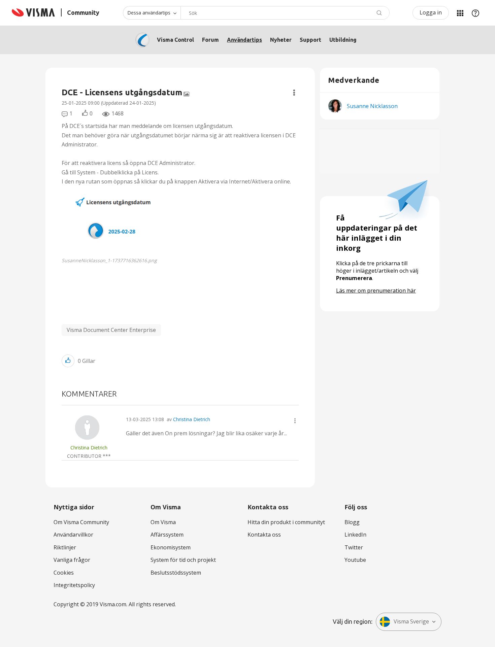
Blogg (352, 522)
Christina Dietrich (191, 419)
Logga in (431, 12)
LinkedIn (355, 534)
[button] (122, 219)
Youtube (355, 560)
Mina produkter (460, 13)
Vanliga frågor (72, 560)
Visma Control (175, 40)
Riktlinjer (65, 547)
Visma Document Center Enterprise (111, 330)
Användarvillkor (73, 534)
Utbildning (343, 40)
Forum (210, 40)
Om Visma (163, 522)
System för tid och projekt (183, 560)
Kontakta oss (264, 534)
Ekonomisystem (171, 547)
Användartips (244, 40)
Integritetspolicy (74, 585)
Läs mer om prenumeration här (376, 290)
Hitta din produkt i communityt (286, 522)
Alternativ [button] (294, 92)
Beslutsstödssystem (176, 572)
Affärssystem (167, 534)
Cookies (64, 572)
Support (310, 40)
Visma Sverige (411, 621)
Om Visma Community (81, 522)
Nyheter (281, 40)
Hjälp (475, 13)
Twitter (353, 547)
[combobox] (285, 13)
